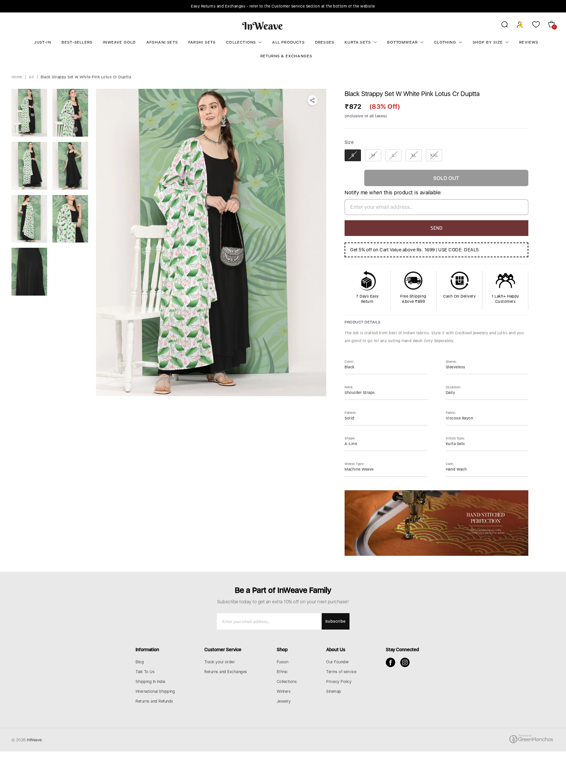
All (31, 77)
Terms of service (341, 672)
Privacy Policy (338, 681)
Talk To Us (145, 672)
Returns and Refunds (154, 701)
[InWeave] (262, 25)
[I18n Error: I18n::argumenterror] (29, 113)
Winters (284, 691)
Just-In (42, 42)
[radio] (353, 155)
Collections (241, 42)
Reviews (528, 42)
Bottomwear (402, 42)
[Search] (500, 25)
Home (16, 77)
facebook (390, 662)
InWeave (34, 740)
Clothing (445, 42)
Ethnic (282, 672)
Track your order (219, 662)
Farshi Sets (202, 42)
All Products (288, 42)
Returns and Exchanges (225, 672)
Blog (140, 662)
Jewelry (284, 701)
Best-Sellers (77, 42)
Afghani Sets (162, 42)
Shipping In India (150, 681)
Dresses (324, 42)
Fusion (283, 662)
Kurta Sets (358, 42)
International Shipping (155, 691)
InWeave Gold (119, 42)
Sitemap (333, 691)
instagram (405, 662)
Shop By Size (488, 42)
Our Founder (337, 662)
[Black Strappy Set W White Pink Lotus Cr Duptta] (211, 242)
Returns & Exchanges (286, 56)
